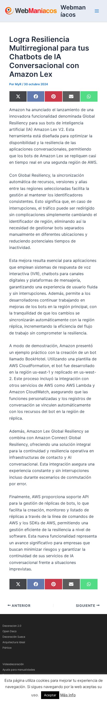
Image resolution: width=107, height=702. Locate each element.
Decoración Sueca (13, 636)
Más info (68, 695)
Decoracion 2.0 (11, 625)
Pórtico (6, 647)
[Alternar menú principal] (97, 11)
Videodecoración (13, 664)
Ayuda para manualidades (18, 669)
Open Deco (9, 631)
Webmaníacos (73, 11)
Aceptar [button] (50, 695)
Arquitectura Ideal (13, 642)
